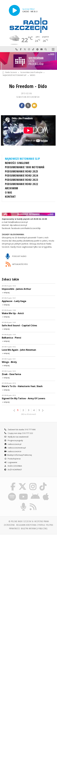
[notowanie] (28, 214)
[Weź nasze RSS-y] (33, 503)
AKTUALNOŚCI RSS (20, 264)
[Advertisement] (28, 566)
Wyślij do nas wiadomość (41, 49)
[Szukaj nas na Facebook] (13, 483)
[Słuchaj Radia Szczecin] (14, 10)
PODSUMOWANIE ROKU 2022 (21, 184)
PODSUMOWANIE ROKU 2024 (21, 175)
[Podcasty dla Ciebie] (23, 503)
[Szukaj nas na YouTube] (23, 493)
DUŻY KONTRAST (14, 469)
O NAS (8, 192)
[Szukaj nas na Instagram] (33, 483)
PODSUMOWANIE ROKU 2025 (21, 171)
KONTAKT (10, 196)
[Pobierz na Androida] (35, 493)
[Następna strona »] (42, 410)
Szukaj (46, 49)
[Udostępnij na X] (28, 105)
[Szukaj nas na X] (22, 483)
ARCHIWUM (11, 188)
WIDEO (32, 75)
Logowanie (12, 462)
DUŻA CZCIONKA (14, 466)
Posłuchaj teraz (14, 458)
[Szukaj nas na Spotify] (12, 493)
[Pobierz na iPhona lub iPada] (45, 493)
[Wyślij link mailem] (34, 105)
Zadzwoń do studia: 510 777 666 (21, 429)
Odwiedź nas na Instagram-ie (29, 49)
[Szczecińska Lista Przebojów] (28, 61)
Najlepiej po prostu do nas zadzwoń (17, 49)
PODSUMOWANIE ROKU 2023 (21, 180)
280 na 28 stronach (28, 414)
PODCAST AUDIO (19, 256)
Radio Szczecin (11, 72)
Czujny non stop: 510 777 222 (20, 433)
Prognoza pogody (15, 440)
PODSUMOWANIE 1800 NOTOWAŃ (24, 167)
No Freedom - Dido (28, 86)
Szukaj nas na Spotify (37, 49)
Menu (53, 49)
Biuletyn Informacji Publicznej (19, 455)
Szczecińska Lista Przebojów (31, 72)
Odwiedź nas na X (25, 49)
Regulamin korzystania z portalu (30, 525)
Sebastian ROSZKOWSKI (28, 97)
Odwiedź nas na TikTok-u (33, 49)
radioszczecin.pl (14, 444)
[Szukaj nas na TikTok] (43, 483)
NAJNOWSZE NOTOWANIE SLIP (14, 75)
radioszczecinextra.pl (16, 447)
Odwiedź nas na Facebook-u (21, 49)
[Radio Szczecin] (28, 25)
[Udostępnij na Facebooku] (22, 105)
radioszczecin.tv (14, 451)
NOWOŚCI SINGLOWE (17, 163)
